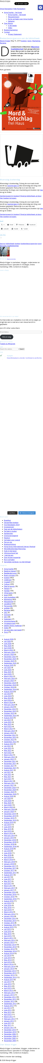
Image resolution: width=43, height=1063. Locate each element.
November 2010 (10, 1032)
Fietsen (6, 588)
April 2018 (8, 857)
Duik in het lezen (10, 551)
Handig (6, 591)
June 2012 (7, 1010)
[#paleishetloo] (21, 502)
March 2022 (8, 755)
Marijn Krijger (5, 1)
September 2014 (10, 951)
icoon (40, 243)
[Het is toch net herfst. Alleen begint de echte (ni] (21, 397)
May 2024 (7, 698)
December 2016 (10, 892)
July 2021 (7, 772)
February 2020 (9, 809)
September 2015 (10, 925)
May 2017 (7, 881)
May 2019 (7, 829)
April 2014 (8, 962)
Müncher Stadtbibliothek (9, 246)
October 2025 (9, 661)
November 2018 (10, 842)
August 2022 (8, 744)
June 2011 (7, 1023)
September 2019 (10, 820)
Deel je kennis (9, 586)
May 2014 (7, 960)
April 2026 (8, 648)
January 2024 (9, 707)
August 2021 (8, 770)
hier (41, 190)
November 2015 (10, 921)
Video (10, 28)
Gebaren (11, 21)
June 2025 (7, 670)
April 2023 (8, 726)
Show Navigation (6, 9)
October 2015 (9, 923)
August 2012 (8, 1006)
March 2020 (8, 807)
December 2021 (10, 761)
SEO (5, 617)
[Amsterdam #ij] (21, 464)
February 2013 (9, 993)
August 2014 (8, 953)
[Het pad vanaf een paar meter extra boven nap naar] (36, 416)
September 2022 (10, 742)
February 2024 (9, 705)
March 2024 (8, 702)
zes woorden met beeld (12, 630)
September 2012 (10, 1004)
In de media (12, 25)
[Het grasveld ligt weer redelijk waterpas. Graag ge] (36, 505)
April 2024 (8, 700)
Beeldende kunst (10, 573)
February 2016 (9, 914)
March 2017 (8, 886)
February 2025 (9, 678)
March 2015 (8, 938)
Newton (7, 538)
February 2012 (9, 1019)
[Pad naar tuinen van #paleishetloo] (36, 487)
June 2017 (7, 879)
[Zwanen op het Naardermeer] (21, 478)
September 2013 (10, 977)
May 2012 (7, 1012)
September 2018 (10, 846)
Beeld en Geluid (10, 571)
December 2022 (10, 735)
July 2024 (7, 694)
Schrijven (7, 615)
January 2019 (9, 838)
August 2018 (8, 849)
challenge (7, 580)
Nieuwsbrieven (13, 17)
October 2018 (9, 844)
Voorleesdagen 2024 (11, 525)
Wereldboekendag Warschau (15, 549)
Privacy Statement (15, 34)
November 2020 (10, 790)
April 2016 (8, 910)
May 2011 (7, 1025)
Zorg (6, 632)
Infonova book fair (11, 553)
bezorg (2, 243)
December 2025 (10, 657)
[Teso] (36, 455)
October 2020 (9, 792)
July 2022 (7, 746)
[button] (40, 7)
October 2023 (9, 713)
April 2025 (8, 674)
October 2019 (9, 818)
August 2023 (8, 718)
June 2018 (7, 853)
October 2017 (9, 870)
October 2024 (9, 687)
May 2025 (7, 672)
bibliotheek (10, 243)
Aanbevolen (8, 533)
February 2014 (9, 966)
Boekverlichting (10, 544)
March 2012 (8, 1017)
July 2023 (7, 720)
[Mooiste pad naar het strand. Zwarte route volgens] (21, 458)
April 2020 (8, 805)
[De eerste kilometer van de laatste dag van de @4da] (21, 493)
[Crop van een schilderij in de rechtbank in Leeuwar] (36, 471)
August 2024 (8, 691)
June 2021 (7, 774)
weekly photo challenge (13, 626)
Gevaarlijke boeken (11, 522)
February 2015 (9, 940)
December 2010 (10, 1030)
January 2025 (9, 681)
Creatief (7, 582)
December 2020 (10, 787)
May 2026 (7, 646)
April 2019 (8, 831)
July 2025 (7, 667)
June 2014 (7, 958)
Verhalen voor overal (12, 540)
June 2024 (7, 696)
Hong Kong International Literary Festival (19, 546)
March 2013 (8, 990)
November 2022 (10, 737)
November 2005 (10, 1041)
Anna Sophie (9, 569)
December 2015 (10, 918)
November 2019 (10, 816)
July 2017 (7, 877)
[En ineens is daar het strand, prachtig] (36, 446)
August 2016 (8, 901)
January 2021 (9, 785)
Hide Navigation (19, 9)
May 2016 (7, 907)
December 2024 (10, 683)
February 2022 (9, 757)
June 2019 (7, 827)
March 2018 (8, 859)
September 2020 (10, 794)
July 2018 (7, 851)
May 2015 (7, 934)
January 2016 (9, 916)
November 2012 (10, 999)
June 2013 (7, 984)
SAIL (5, 612)
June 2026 (7, 643)
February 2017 (9, 888)
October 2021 (9, 766)
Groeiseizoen (9, 527)
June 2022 (7, 748)
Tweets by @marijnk (7, 344)
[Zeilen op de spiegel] (36, 465)
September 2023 (10, 715)
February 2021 (9, 783)
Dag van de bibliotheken (13, 529)
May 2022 (7, 750)
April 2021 (8, 779)
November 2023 (10, 711)
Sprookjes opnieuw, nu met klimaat (17, 562)
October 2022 (9, 739)
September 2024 (10, 689)
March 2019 (8, 833)
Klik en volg (6, 337)
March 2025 (8, 676)
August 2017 (8, 875)
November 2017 (10, 868)
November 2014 (10, 947)
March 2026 (8, 650)
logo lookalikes (9, 597)
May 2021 (7, 777)
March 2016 (8, 912)
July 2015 (7, 929)
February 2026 (9, 652)
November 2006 (10, 1036)
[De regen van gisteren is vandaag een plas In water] (36, 376)
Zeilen (6, 628)
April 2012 (8, 1014)
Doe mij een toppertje (12, 557)
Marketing (36, 41)
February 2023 (9, 731)
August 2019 (8, 822)
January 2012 (9, 1021)
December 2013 (10, 971)
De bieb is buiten (10, 531)
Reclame (3, 43)
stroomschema (9, 621)
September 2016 (10, 899)
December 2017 (10, 866)
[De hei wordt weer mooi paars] (21, 483)
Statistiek (7, 619)
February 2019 (9, 835)
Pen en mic (8, 542)
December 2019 (10, 814)
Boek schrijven (9, 575)
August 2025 (8, 665)
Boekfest (7, 520)
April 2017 (8, 883)
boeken (24, 41)
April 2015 (8, 936)
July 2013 (7, 982)
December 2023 (10, 709)
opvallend (7, 604)
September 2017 (10, 873)
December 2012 (10, 997)
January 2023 (9, 733)
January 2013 (9, 995)
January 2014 (9, 969)
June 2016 (7, 905)
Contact (7, 32)
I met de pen (8, 555)
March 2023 (8, 729)
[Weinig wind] (21, 468)
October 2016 (9, 897)
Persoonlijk (8, 606)
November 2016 (10, 894)
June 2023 (7, 722)
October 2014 (9, 949)
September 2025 (10, 663)
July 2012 (7, 1008)
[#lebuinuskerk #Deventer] (36, 483)
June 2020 (7, 801)
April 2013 (8, 988)
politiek (7, 608)
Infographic (8, 593)
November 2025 (10, 659)
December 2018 (10, 840)
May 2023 (7, 724)
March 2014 (8, 964)
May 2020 (7, 803)
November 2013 (10, 973)
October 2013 (9, 975)
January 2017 (9, 890)
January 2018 (9, 864)
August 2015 (8, 927)
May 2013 (7, 986)
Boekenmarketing (11, 30)
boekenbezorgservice (29, 243)
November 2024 (10, 685)
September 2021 (10, 768)
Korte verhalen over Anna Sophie (20, 19)
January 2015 (9, 942)
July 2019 (7, 825)
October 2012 (9, 1001)
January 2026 (9, 654)
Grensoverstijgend (11, 536)
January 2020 (9, 811)
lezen (30, 41)
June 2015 (7, 931)
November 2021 (10, 763)
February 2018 (9, 862)
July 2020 (7, 798)
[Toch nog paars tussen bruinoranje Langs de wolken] (21, 371)
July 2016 (7, 903)
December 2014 (10, 945)
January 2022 (9, 759)
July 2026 (7, 641)
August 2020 (8, 796)
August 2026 (8, 639)
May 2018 (7, 855)
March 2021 (8, 781)
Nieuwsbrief (8, 602)
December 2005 (10, 1038)
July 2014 (7, 955)
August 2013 (8, 979)
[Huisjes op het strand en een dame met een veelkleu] (21, 448)
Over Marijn (8, 23)
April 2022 (8, 753)
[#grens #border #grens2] (7, 364)
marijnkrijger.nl (13, 186)
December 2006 (10, 1034)
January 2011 (9, 1028)
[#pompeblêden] (36, 477)
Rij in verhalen (9, 560)
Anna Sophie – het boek (13, 12)
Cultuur (7, 584)
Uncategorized (9, 623)
